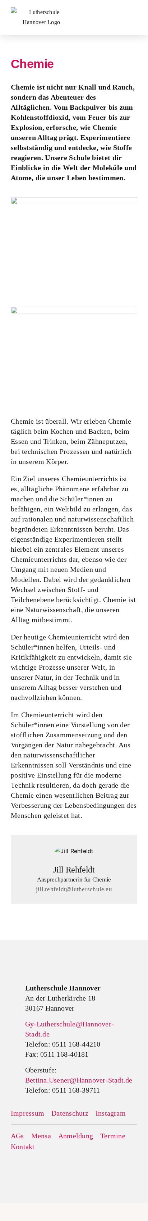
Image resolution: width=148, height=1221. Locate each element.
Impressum (27, 1113)
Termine (112, 1136)
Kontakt (23, 1147)
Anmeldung (75, 1136)
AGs (17, 1136)
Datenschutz (69, 1113)
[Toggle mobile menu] (133, 12)
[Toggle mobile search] (115, 12)
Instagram (111, 1113)
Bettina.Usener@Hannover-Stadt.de (79, 1080)
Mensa (41, 1136)
